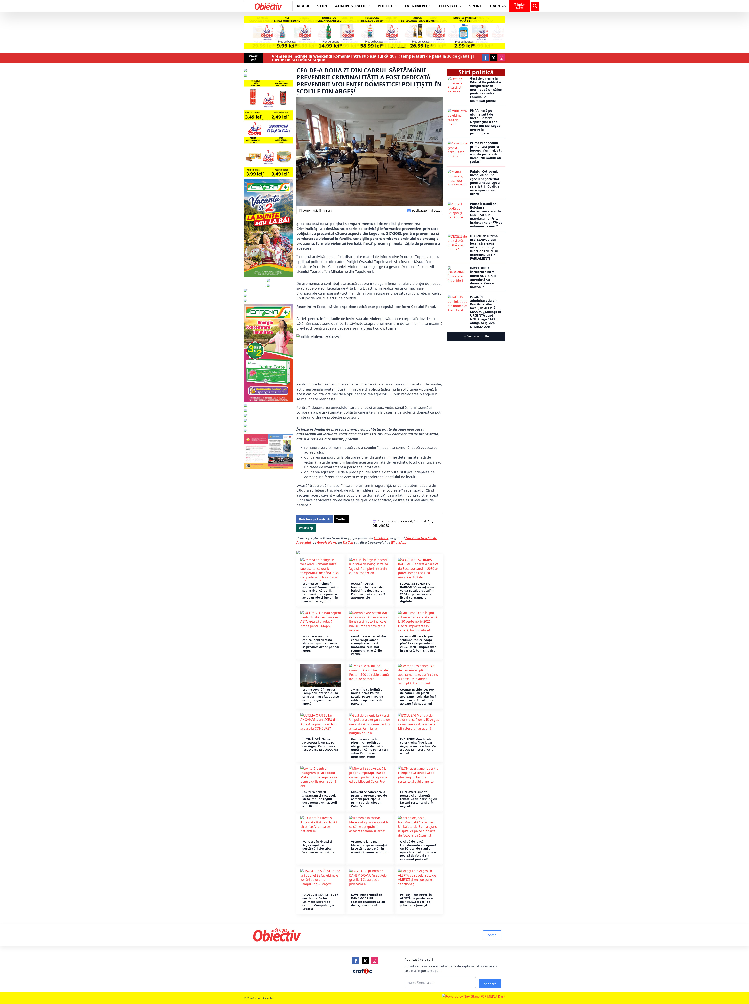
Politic (385, 6)
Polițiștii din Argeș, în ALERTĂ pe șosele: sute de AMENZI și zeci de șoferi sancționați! (416, 900)
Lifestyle (448, 6)
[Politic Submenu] (397, 6)
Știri (322, 6)
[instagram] (501, 57)
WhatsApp (398, 542)
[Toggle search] (535, 6)
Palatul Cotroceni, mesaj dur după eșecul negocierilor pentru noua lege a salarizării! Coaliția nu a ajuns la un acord (485, 183)
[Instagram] (374, 960)
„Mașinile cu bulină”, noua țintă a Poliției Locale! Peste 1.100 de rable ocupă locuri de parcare (367, 696)
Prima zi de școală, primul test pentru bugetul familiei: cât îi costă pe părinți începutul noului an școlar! (486, 152)
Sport (475, 6)
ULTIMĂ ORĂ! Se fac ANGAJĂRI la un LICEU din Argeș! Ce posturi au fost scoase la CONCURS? (320, 744)
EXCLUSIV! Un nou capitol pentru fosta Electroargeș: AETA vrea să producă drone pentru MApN (320, 643)
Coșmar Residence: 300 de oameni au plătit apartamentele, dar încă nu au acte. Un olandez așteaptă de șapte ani (418, 696)
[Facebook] (355, 960)
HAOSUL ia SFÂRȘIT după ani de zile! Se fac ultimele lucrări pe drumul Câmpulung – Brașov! (320, 901)
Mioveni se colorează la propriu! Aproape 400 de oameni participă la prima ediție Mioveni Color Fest (369, 799)
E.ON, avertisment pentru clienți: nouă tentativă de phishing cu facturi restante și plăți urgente (418, 799)
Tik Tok (348, 542)
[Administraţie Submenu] (370, 6)
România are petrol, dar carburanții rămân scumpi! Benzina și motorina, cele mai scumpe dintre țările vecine (368, 645)
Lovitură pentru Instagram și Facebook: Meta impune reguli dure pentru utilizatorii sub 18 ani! (319, 799)
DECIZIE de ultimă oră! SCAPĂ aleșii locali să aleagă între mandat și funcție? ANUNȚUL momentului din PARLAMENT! (484, 247)
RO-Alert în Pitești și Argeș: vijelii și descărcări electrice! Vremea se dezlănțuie (318, 847)
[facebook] (485, 57)
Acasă (302, 6)
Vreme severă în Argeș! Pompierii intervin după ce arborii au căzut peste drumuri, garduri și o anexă (320, 696)
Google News (326, 542)
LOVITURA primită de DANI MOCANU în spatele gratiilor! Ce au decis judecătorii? (368, 900)
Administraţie (350, 6)
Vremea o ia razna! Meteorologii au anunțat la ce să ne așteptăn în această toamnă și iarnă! (369, 847)
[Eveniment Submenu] (431, 6)
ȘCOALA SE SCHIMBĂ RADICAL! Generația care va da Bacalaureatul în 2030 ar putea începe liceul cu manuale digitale (418, 592)
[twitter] (493, 57)
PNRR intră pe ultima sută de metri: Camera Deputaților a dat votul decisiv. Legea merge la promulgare (485, 122)
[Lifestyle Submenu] (461, 6)
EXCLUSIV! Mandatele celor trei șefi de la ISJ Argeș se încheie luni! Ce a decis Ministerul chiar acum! (418, 746)
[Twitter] (365, 960)
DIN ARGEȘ (381, 525)
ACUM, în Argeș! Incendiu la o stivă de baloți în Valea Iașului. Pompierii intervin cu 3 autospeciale (368, 590)
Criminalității (423, 521)
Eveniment (416, 6)
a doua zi (405, 521)
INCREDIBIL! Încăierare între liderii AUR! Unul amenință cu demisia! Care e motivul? (483, 277)
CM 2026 (498, 6)
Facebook (381, 538)
